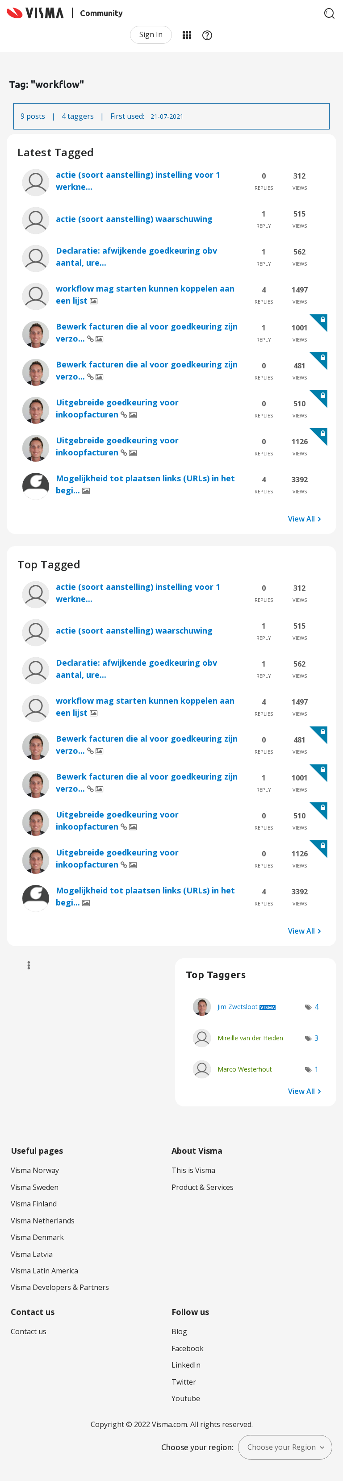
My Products (186, 35)
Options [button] (25, 965)
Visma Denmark (37, 1237)
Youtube (186, 1398)
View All (301, 519)
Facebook (188, 1348)
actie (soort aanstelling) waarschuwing (134, 218)
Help (207, 35)
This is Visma (193, 1170)
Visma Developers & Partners (60, 1287)
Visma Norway (35, 1170)
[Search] (329, 13)
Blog (179, 1331)
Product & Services (203, 1187)
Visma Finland (34, 1204)
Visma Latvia (32, 1254)
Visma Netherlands (43, 1221)
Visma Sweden (35, 1187)
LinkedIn (186, 1365)
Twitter (184, 1382)
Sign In (151, 34)
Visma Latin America (44, 1271)
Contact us (28, 1331)
